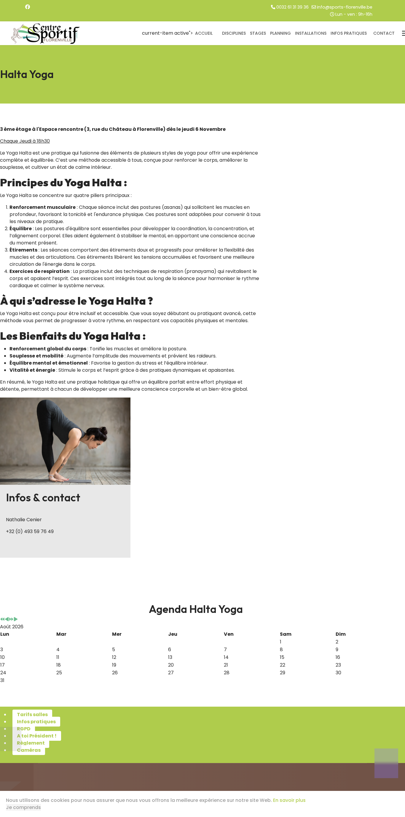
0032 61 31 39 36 (292, 7)
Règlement (31, 743)
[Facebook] (27, 7)
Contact (384, 33)
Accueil (204, 33)
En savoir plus (289, 800)
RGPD (24, 728)
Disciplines (234, 33)
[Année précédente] (2, 619)
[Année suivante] (11, 619)
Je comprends (23, 807)
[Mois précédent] (7, 619)
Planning (280, 33)
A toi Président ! (37, 735)
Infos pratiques (36, 721)
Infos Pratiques (349, 33)
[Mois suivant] (16, 619)
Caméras (29, 750)
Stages (258, 33)
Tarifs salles (32, 714)
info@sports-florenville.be (344, 7)
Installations (310, 33)
